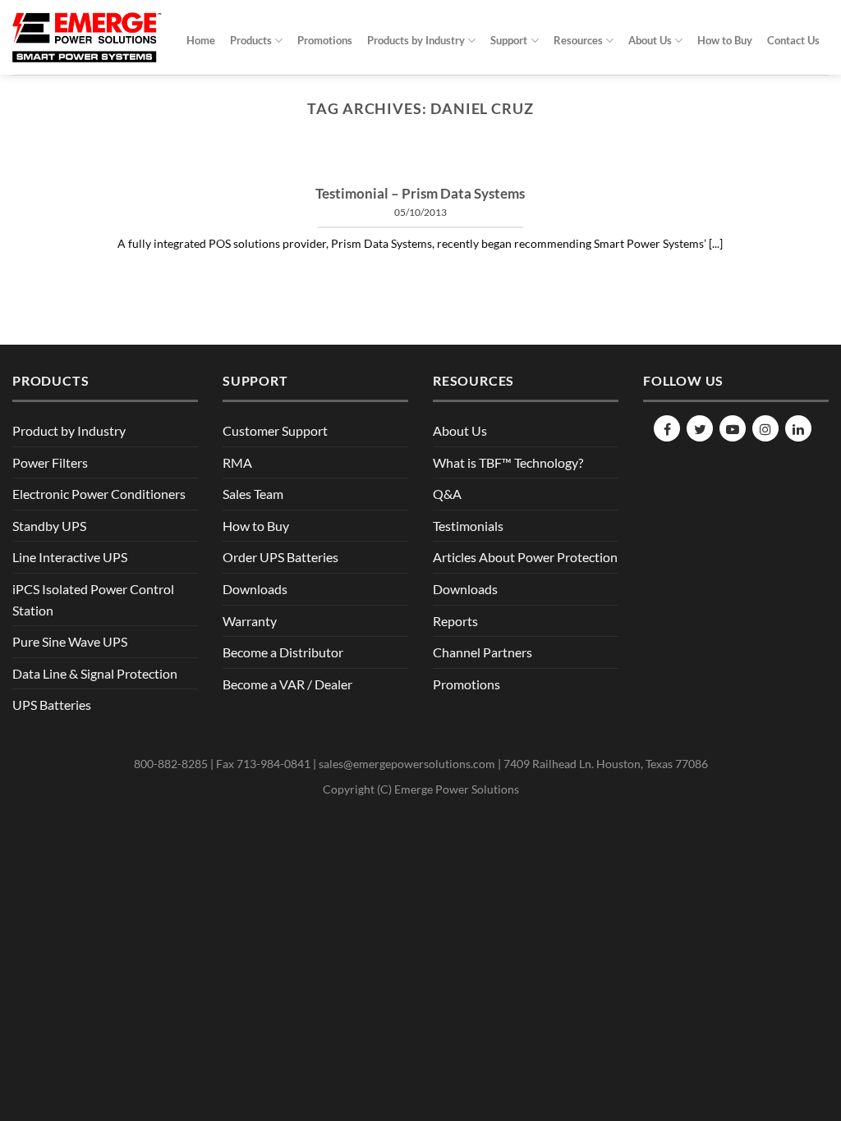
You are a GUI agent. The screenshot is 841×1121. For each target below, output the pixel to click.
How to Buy (724, 40)
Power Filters (50, 462)
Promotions (324, 40)
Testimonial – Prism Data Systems (420, 193)
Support (508, 40)
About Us (650, 40)
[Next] (724, 165)
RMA (237, 462)
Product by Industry (69, 430)
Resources (578, 40)
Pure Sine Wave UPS (69, 641)
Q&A (447, 493)
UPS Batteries (51, 704)
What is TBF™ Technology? (508, 462)
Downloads (255, 589)
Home (200, 40)
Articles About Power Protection (525, 557)
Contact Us (793, 40)
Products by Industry (416, 40)
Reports (455, 621)
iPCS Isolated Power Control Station (93, 599)
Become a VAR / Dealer (287, 684)
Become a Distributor (283, 652)
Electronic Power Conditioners (99, 493)
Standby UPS (49, 525)
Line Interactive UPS (69, 557)
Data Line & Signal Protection (94, 673)
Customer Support (275, 430)
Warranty (250, 621)
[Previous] (116, 165)
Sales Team (253, 493)
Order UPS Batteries (280, 557)
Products (251, 40)
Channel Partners (482, 652)
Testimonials (468, 525)
